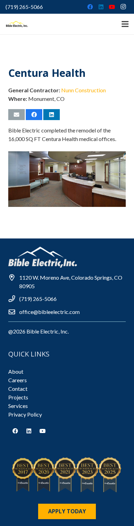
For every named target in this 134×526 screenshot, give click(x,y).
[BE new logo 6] (17, 24)
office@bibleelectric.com (49, 311)
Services (18, 405)
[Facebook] (90, 6)
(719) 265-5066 (24, 6)
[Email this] (16, 114)
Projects (18, 397)
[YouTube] (112, 6)
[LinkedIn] (101, 6)
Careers (17, 380)
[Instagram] (123, 6)
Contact (17, 388)
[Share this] (34, 114)
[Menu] (125, 24)
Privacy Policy (25, 414)
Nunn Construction (83, 90)
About (15, 371)
